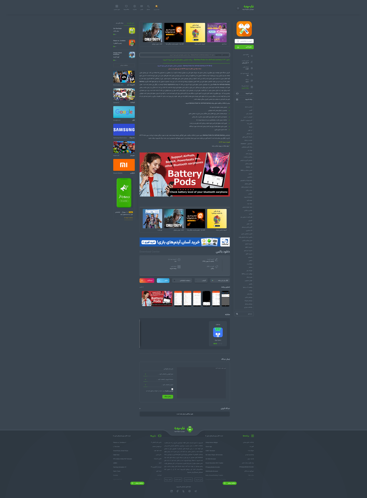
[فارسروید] (183, 429)
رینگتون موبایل (248, 184)
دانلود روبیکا (168, 480)
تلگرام (166, 280)
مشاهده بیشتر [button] (124, 65)
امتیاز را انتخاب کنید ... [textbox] (167, 385)
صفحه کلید (249, 200)
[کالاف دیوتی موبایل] (152, 32)
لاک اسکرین (249, 230)
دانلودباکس (249, 47)
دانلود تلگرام (178, 480)
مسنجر (250, 267)
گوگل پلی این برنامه (223, 280)
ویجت (250, 291)
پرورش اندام (249, 154)
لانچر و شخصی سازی (246, 234)
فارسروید (158, 138)
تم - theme (249, 167)
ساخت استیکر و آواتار (246, 187)
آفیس (250, 110)
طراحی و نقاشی (248, 210)
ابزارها (250, 127)
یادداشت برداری (248, 307)
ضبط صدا (249, 204)
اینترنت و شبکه (248, 140)
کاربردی (250, 220)
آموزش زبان (249, 114)
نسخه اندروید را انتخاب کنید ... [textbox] (164, 379)
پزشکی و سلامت (248, 157)
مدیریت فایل (249, 254)
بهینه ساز (250, 150)
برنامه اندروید (245, 88)
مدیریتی (250, 257)
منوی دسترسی (117, 9)
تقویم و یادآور (248, 164)
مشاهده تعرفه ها (128, 218)
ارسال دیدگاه (167, 397)
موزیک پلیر (249, 271)
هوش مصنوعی (248, 281)
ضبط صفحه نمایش (247, 207)
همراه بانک (249, 277)
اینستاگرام (149, 280)
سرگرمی (250, 194)
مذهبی (250, 261)
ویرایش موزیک (248, 301)
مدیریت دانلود (248, 247)
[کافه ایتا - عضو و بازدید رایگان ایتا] (174, 32)
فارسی (250, 214)
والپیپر (250, 284)
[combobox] (158, 374)
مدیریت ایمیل (248, 244)
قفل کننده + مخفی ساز (246, 217)
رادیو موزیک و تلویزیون (246, 180)
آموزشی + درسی (248, 117)
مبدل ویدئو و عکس (247, 241)
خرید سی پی (156, 9)
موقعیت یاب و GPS (247, 274)
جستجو (148, 9)
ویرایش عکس (248, 297)
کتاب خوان (249, 224)
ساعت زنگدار (249, 190)
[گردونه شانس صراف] (195, 32)
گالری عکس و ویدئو (247, 227)
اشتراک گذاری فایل (247, 137)
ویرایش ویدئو (248, 304)
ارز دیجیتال (249, 134)
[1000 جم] (217, 32)
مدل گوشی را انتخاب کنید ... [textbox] (165, 374)
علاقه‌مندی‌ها (126, 9)
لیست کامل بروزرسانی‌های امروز (215, 436)
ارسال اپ (134, 9)
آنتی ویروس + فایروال (246, 120)
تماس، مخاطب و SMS (246, 170)
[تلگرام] (195, 491)
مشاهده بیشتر (231, 483)
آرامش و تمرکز (248, 107)
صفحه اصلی (225, 55)
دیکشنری (249, 177)
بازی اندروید (199, 480)
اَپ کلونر (250, 130)
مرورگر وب (249, 264)
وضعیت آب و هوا (247, 287)
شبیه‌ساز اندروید (248, 197)
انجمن (141, 9)
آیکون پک (249, 124)
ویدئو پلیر (249, 294)
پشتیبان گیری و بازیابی (246, 160)
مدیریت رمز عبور (248, 251)
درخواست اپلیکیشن (185, 280)
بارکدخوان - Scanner (246, 144)
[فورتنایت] (152, 218)
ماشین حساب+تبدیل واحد (245, 237)
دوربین (250, 174)
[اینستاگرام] (171, 491)
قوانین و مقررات (169, 391)
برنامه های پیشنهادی (247, 147)
